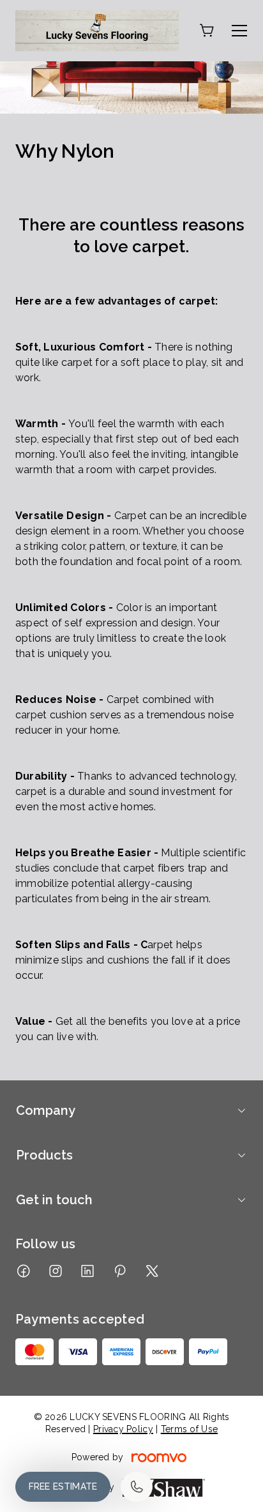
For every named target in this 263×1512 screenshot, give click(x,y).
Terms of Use (189, 1429)
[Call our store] (137, 1487)
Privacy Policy (123, 1429)
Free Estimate (63, 1486)
